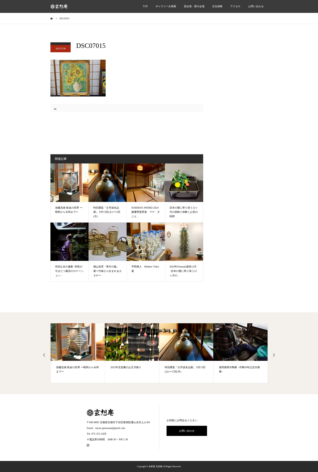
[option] (78, 353)
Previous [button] (44, 355)
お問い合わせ (256, 6)
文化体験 (217, 6)
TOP (145, 6)
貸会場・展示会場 (194, 6)
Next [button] (274, 355)
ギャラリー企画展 (166, 6)
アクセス (235, 6)
